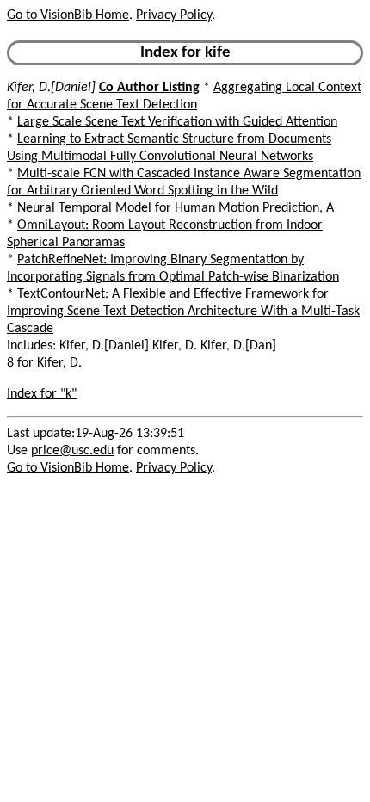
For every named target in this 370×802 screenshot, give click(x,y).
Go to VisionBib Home (68, 15)
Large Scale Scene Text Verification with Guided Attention (177, 122)
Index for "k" (42, 394)
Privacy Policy (174, 15)
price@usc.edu (72, 451)
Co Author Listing (149, 88)
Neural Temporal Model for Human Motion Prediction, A (175, 208)
